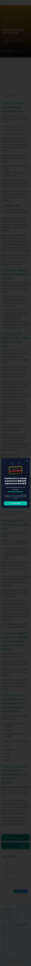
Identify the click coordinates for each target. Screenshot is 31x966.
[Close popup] (27, 460)
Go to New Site (15, 503)
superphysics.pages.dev (15, 491)
